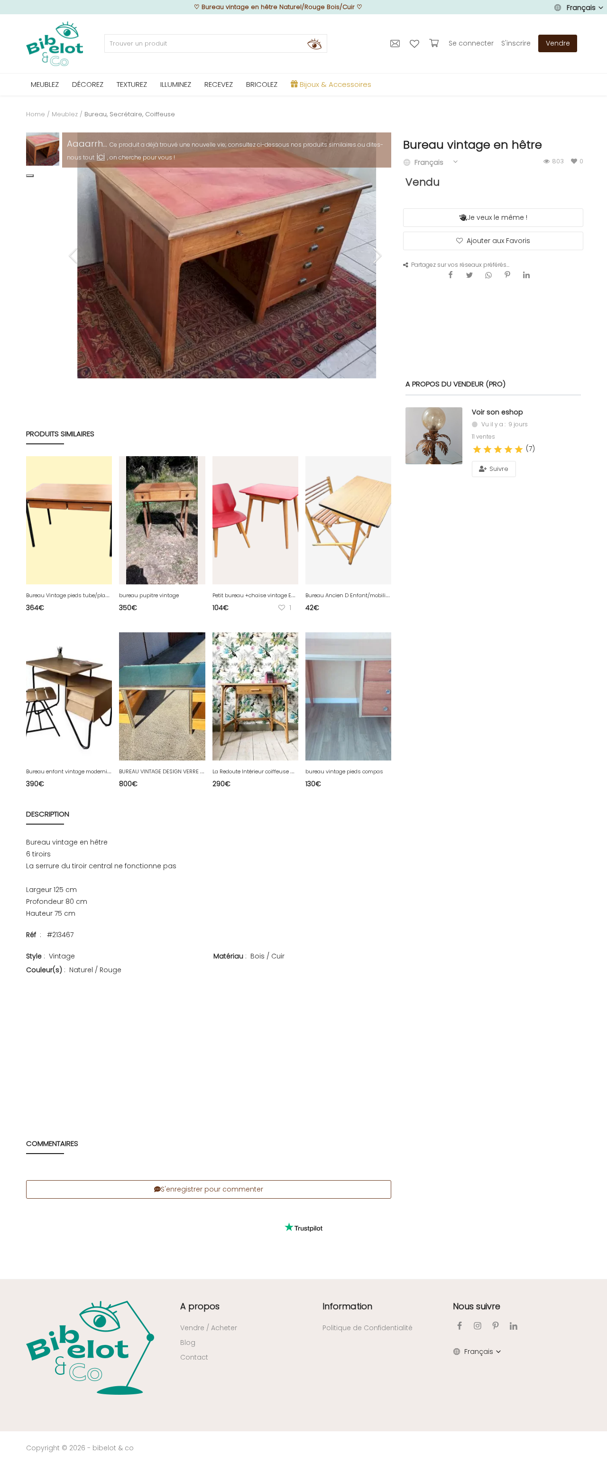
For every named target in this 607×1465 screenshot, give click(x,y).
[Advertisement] (208, 1042)
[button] (30, 175)
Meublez (65, 114)
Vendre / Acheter (208, 1328)
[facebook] (459, 1325)
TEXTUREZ (132, 84)
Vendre (558, 43)
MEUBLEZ (45, 84)
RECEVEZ (218, 84)
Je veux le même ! (497, 217)
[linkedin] (513, 1325)
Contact (194, 1357)
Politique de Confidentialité (367, 1328)
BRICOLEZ (261, 84)
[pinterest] (495, 1325)
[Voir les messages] (396, 43)
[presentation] (74, 255)
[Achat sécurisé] (435, 43)
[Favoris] (415, 43)
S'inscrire (516, 43)
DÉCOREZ (87, 84)
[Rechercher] (314, 43)
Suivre (497, 468)
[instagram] (477, 1325)
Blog (187, 1342)
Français (581, 7)
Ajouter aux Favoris (498, 240)
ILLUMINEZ (175, 84)
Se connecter (471, 43)
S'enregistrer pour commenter (212, 1189)
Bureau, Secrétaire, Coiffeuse (129, 114)
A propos (200, 1306)
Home (35, 114)
